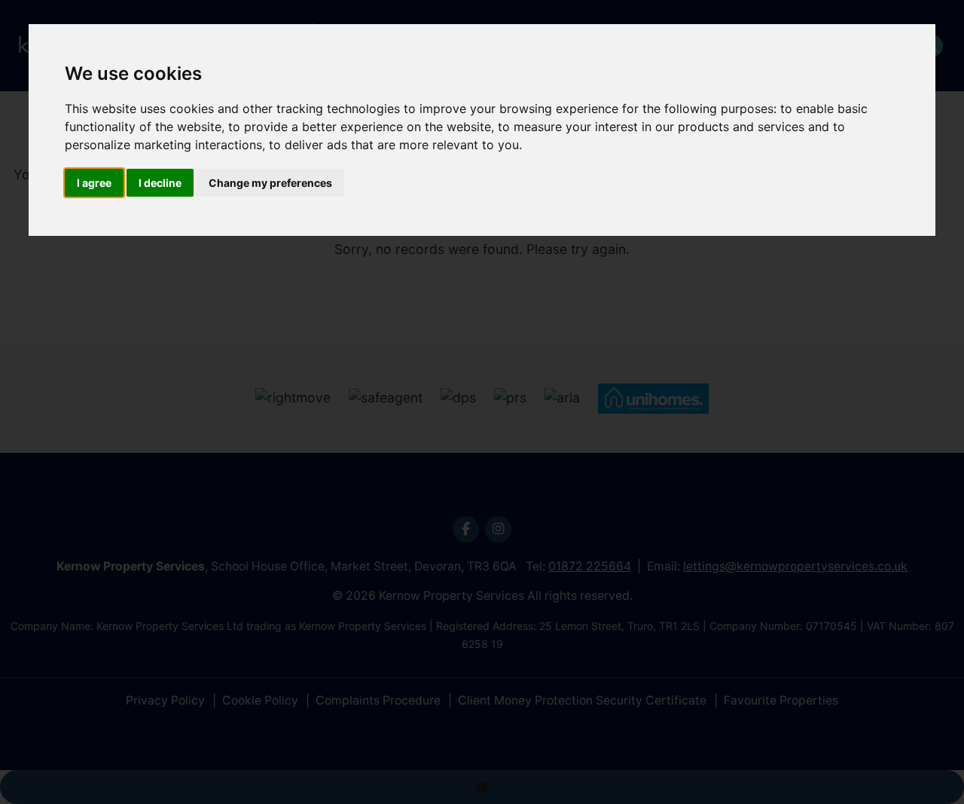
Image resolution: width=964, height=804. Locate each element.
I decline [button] (160, 182)
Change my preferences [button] (270, 182)
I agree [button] (94, 182)
